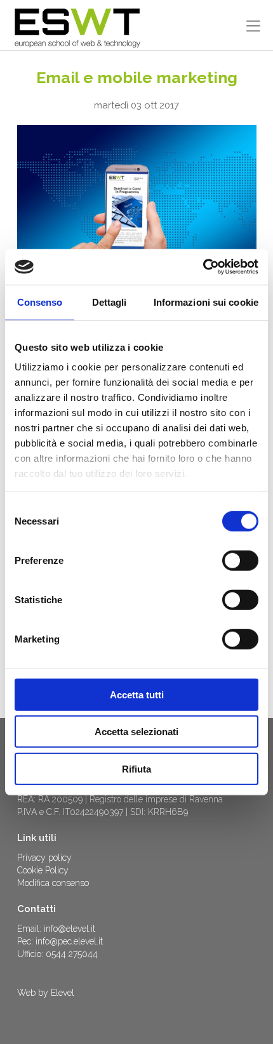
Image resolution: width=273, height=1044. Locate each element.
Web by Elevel (45, 993)
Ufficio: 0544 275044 (57, 954)
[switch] (240, 560)
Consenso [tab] (40, 301)
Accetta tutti (137, 694)
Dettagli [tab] (109, 301)
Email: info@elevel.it (56, 928)
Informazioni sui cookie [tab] (206, 301)
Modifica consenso (53, 883)
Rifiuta (136, 768)
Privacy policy (44, 857)
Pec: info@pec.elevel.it (60, 941)
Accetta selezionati (136, 731)
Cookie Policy (43, 870)
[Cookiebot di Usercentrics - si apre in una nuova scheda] (202, 267)
